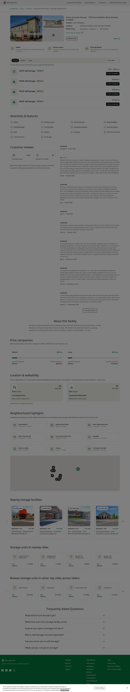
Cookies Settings (99, 688)
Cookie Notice (65, 690)
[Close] (127, 688)
